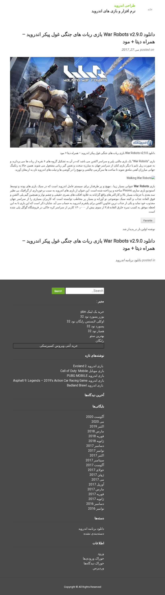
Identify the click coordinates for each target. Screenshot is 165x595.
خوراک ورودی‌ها (93, 558)
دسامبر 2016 (95, 504)
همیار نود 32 (96, 331)
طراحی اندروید (124, 5)
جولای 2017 (96, 470)
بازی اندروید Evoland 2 (88, 366)
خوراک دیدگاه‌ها (94, 563)
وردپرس (98, 568)
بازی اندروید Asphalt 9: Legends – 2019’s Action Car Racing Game (58, 380)
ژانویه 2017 (96, 499)
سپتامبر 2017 (95, 460)
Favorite (147, 220)
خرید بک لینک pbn (92, 312)
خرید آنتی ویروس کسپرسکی (59, 346)
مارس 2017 (96, 489)
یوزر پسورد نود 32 (92, 316)
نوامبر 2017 (96, 450)
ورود (101, 554)
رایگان (100, 341)
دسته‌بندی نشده (94, 533)
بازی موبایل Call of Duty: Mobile (82, 371)
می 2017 (98, 479)
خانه (150, 9)
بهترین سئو (97, 336)
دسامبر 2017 (95, 446)
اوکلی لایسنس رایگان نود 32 (85, 321)
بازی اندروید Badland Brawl (85, 385)
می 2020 (98, 422)
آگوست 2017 (95, 465)
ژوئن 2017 (97, 475)
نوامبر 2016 (96, 508)
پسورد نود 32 (95, 326)
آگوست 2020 (95, 417)
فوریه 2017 (96, 494)
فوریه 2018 (96, 436)
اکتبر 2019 (97, 426)
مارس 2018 (96, 431)
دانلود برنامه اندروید (128, 260)
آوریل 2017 (96, 484)
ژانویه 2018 (96, 441)
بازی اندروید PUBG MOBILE (85, 376)
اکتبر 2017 (97, 455)
